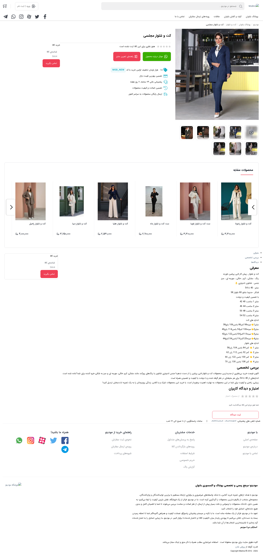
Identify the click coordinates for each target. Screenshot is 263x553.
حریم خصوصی (187, 460)
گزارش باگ (189, 467)
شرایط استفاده (188, 453)
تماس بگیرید (51, 63)
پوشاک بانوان (252, 16)
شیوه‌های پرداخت (123, 453)
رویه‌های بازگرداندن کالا (183, 447)
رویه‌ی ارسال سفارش (121, 447)
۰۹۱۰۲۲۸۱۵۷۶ (230, 421)
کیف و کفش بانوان (233, 16)
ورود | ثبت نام (23, 6)
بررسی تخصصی (252, 257)
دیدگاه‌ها (255, 262)
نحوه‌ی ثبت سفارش (122, 440)
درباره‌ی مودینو (250, 447)
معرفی (256, 253)
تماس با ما (179, 16)
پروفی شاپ (240, 547)
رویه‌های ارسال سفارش (199, 16)
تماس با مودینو (250, 453)
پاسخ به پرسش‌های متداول (181, 440)
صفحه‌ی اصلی (250, 440)
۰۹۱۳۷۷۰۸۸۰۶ (217, 421)
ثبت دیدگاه (235, 414)
